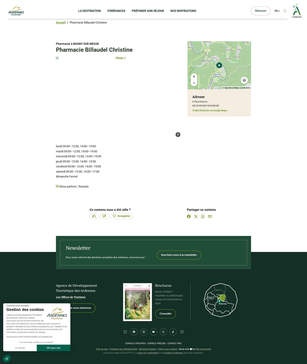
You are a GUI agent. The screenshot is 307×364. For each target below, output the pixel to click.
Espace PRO (175, 343)
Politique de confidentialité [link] (123, 349)
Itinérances (116, 10)
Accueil (61, 22)
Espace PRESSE (157, 343)
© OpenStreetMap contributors (236, 87)
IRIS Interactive (203, 349)
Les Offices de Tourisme (71, 297)
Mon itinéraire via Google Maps (211, 110)
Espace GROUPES (135, 343)
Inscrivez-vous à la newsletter (179, 255)
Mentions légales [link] (148, 349)
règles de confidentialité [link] (148, 353)
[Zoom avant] (194, 76)
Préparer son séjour (148, 10)
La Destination (89, 10)
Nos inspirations (183, 10)
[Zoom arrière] (194, 83)
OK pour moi (53, 348)
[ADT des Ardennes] (16, 11)
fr (276, 10)
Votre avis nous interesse (75, 308)
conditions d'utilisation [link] (173, 353)
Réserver (260, 10)
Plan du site (102, 349)
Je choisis (20, 348)
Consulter (166, 313)
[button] (7, 358)
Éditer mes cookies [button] (167, 349)
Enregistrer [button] (124, 216)
